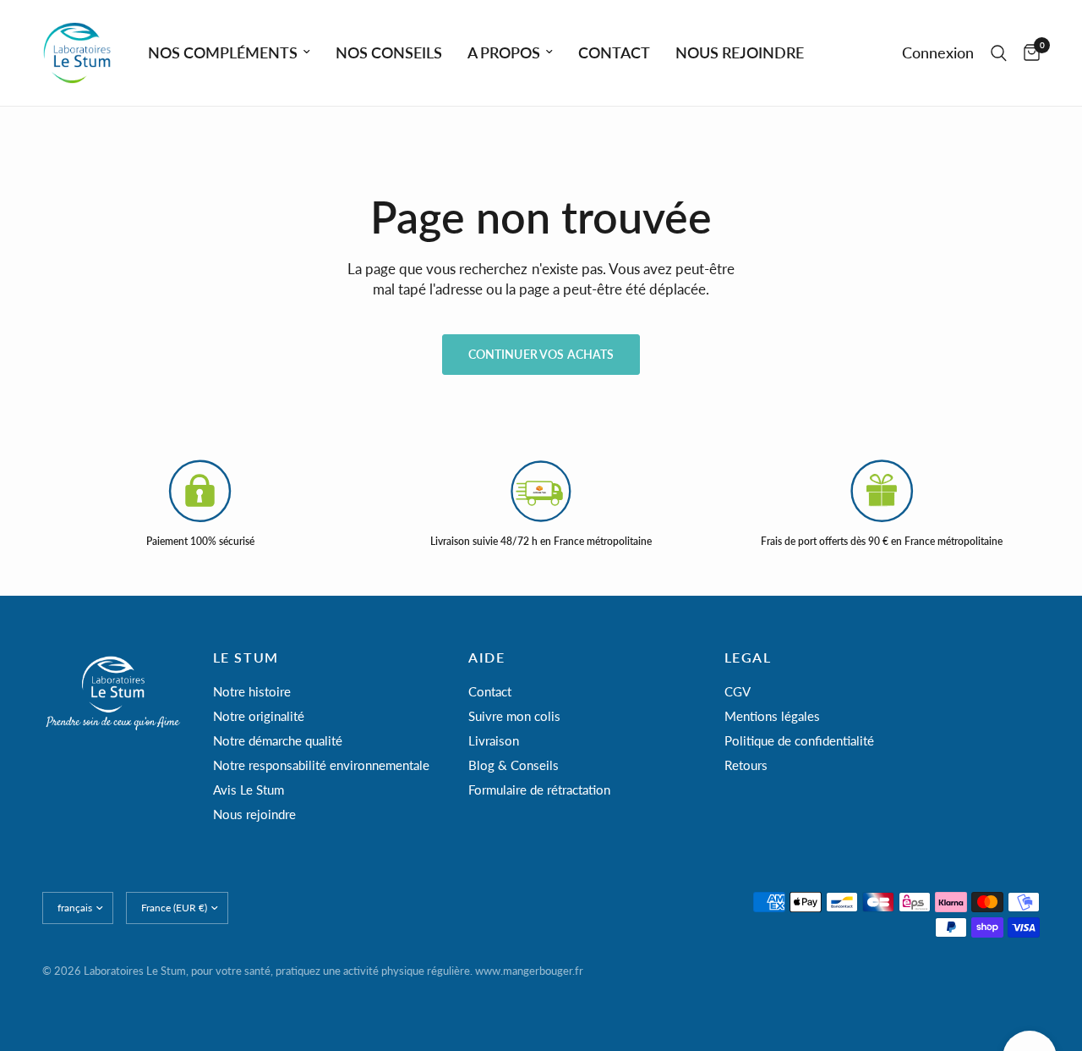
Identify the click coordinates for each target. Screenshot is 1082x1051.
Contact (489, 691)
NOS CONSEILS (389, 52)
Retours (746, 765)
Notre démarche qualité (277, 740)
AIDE (486, 657)
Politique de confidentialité (799, 740)
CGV (737, 691)
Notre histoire (252, 691)
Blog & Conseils (513, 765)
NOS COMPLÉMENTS (223, 52)
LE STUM (246, 657)
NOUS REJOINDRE (739, 52)
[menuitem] (229, 53)
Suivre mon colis (514, 716)
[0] (1027, 53)
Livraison (493, 740)
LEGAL (748, 657)
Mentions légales (772, 716)
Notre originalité (258, 716)
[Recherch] (998, 53)
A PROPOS (503, 52)
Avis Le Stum (248, 789)
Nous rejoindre (254, 814)
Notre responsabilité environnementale (321, 765)
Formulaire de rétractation (539, 789)
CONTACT (614, 52)
